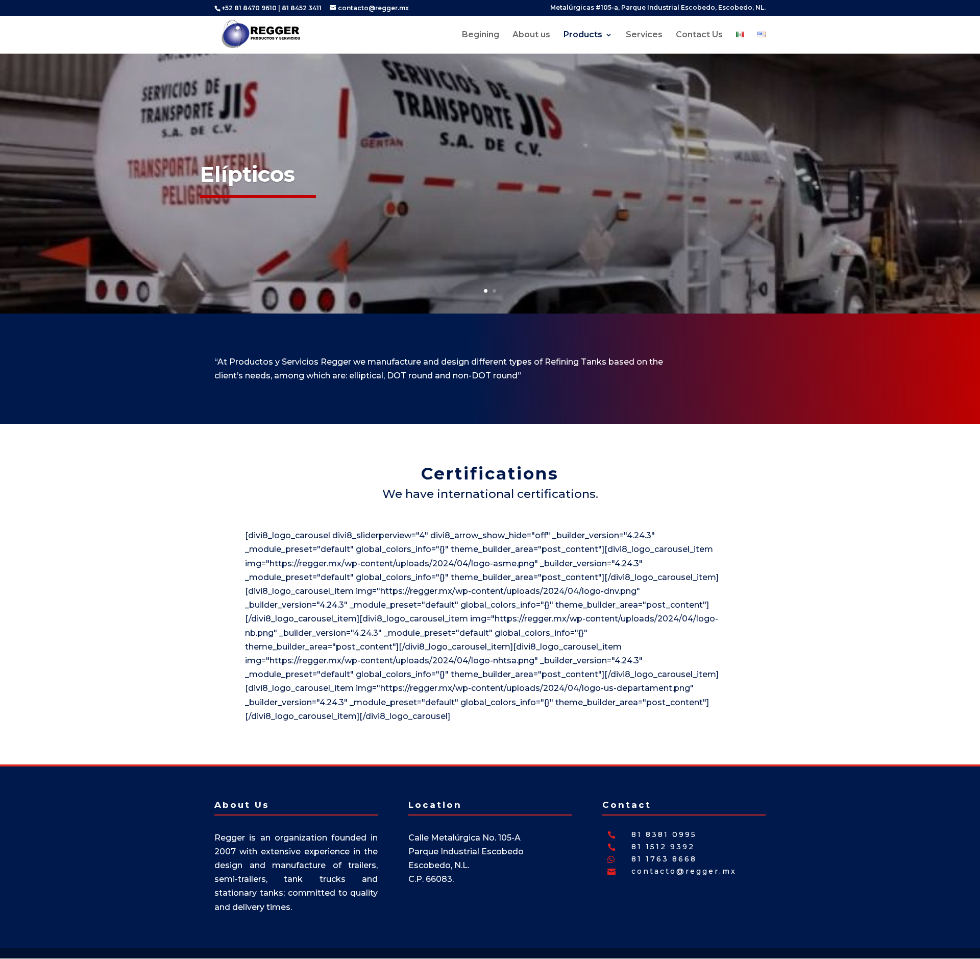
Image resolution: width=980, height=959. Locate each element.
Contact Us (699, 35)
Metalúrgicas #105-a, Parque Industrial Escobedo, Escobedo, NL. (658, 8)
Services (644, 35)
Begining (480, 35)
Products (583, 35)
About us (531, 35)
